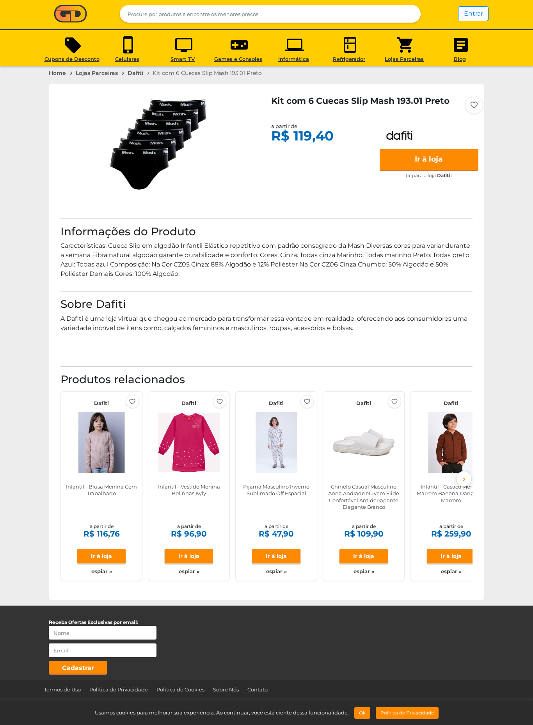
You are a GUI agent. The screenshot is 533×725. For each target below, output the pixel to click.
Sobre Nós (226, 689)
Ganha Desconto (70, 14)
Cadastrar (78, 668)
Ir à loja (429, 159)
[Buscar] (410, 14)
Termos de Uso (62, 689)
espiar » (101, 571)
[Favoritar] (474, 105)
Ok (362, 713)
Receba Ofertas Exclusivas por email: (93, 622)
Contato (257, 689)
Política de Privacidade (118, 689)
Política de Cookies (180, 689)
